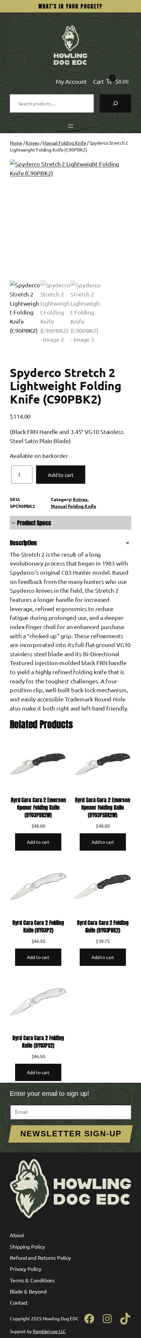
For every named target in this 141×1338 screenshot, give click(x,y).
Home (16, 143)
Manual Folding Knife (64, 143)
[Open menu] (70, 126)
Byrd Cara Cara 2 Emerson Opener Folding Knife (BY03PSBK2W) (102, 807)
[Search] (115, 103)
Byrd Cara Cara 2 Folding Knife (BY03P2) (38, 926)
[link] (116, 81)
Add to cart (60, 474)
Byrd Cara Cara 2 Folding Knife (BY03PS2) (38, 1041)
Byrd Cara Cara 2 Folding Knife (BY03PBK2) (103, 926)
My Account (71, 81)
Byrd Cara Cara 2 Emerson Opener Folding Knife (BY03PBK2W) (38, 807)
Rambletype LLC (49, 1331)
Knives (32, 143)
